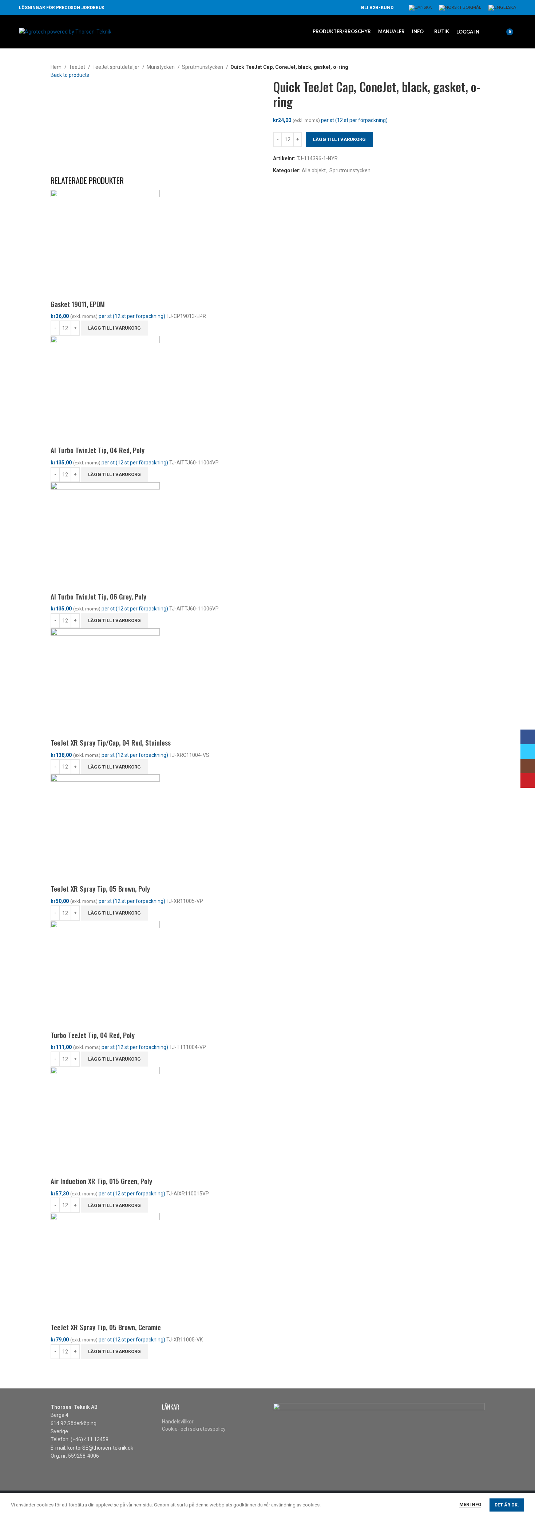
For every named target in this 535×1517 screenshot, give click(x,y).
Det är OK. (507, 1505)
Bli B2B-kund (377, 7)
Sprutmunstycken (203, 67)
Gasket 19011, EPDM (78, 304)
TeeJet (77, 67)
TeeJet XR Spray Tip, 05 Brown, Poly (100, 888)
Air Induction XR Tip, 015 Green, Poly (101, 1181)
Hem (57, 67)
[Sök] (489, 31)
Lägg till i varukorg (339, 139)
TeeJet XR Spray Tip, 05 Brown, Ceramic (106, 1327)
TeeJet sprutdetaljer (116, 67)
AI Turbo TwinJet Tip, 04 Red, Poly (97, 450)
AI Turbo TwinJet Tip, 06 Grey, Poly (98, 596)
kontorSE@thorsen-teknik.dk (100, 1448)
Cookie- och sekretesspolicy (194, 1429)
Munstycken (161, 67)
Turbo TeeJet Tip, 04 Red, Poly (93, 1035)
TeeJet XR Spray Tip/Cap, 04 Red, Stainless (111, 742)
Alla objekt (314, 170)
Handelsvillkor (178, 1421)
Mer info (470, 1504)
